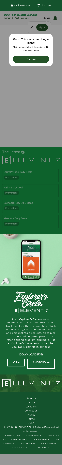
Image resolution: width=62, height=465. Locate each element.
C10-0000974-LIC (28, 444)
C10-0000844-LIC (41, 439)
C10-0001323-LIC (34, 435)
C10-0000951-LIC (49, 444)
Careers (31, 403)
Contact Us (31, 411)
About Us (31, 398)
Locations (31, 407)
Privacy (31, 415)
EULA (31, 423)
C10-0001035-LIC (13, 435)
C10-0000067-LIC (41, 448)
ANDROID (40, 362)
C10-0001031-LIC (20, 448)
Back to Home (21, 5)
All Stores (45, 5)
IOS (15, 362)
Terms (31, 419)
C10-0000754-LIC (19, 439)
